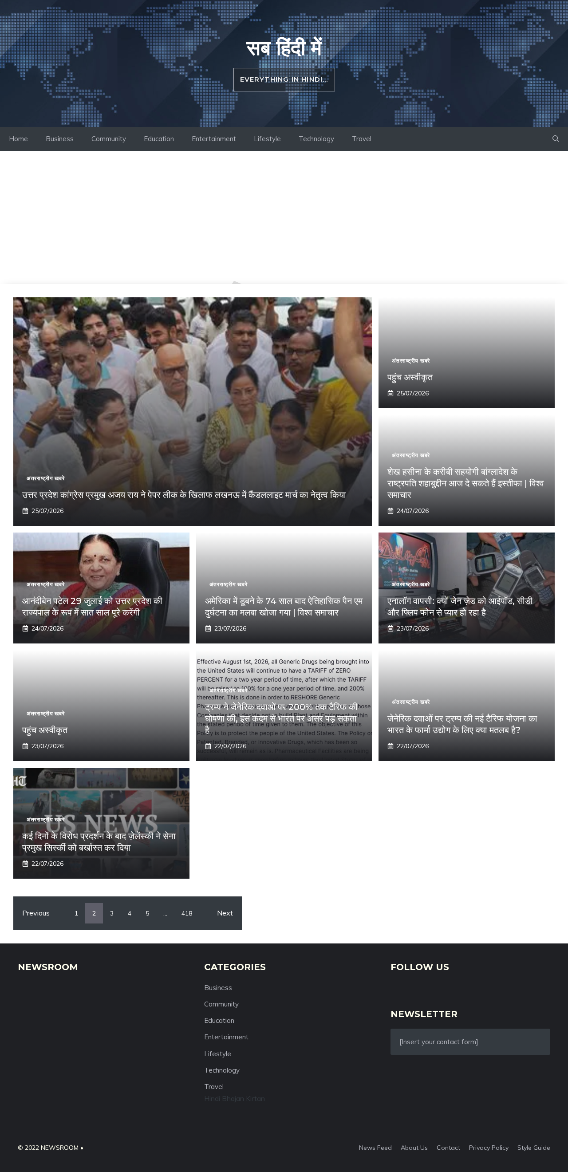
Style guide (533, 1148)
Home (18, 138)
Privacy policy (489, 1148)
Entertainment (214, 138)
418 (186, 913)
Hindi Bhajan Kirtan (234, 1098)
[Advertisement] (284, 217)
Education (159, 138)
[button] (556, 139)
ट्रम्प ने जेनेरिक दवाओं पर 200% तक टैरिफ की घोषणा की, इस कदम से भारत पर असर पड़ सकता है (281, 718)
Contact (448, 1148)
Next (225, 912)
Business (60, 138)
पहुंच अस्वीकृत (410, 377)
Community (108, 138)
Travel (361, 138)
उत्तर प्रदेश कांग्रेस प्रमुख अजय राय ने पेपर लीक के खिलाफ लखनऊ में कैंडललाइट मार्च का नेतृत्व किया (184, 494)
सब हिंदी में (284, 47)
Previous (36, 912)
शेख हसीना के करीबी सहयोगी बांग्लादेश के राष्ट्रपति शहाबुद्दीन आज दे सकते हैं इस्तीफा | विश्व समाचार (465, 483)
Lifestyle (267, 138)
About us (414, 1148)
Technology (316, 138)
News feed (375, 1148)
